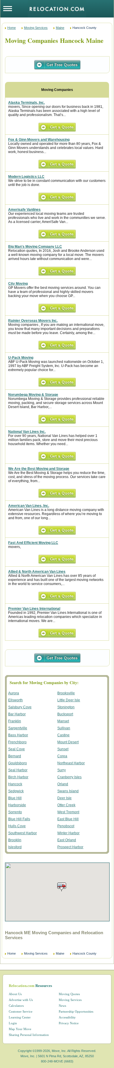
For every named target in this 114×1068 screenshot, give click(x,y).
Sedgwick (16, 791)
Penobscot (65, 826)
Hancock (15, 784)
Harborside (17, 805)
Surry (61, 770)
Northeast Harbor (71, 763)
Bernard (14, 756)
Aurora (13, 693)
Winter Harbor (68, 833)
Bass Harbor (18, 735)
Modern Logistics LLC (26, 177)
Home (11, 27)
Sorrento (15, 812)
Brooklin (14, 840)
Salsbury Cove (20, 707)
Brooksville (66, 693)
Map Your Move (20, 1029)
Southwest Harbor (22, 833)
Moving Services (36, 27)
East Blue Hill (68, 819)
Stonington (66, 707)
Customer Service (20, 1011)
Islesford (15, 847)
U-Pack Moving (20, 358)
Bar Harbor (17, 714)
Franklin (14, 721)
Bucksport (65, 714)
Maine (60, 27)
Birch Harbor (18, 777)
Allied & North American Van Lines (36, 572)
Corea (62, 756)
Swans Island (68, 791)
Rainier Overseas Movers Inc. (33, 321)
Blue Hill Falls (19, 819)
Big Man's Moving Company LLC (35, 247)
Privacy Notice (69, 1023)
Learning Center (20, 1017)
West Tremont (68, 812)
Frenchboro (17, 742)
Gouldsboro (17, 763)
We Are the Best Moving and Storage (38, 469)
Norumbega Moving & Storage (33, 395)
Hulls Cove (17, 826)
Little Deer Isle (68, 700)
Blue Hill (15, 798)
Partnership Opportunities (76, 1011)
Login (13, 1023)
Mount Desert (68, 742)
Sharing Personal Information (29, 1035)
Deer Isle (64, 798)
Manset (63, 721)
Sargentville (17, 728)
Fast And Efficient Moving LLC (33, 543)
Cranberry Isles (69, 777)
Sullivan (63, 728)
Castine (63, 735)
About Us (15, 994)
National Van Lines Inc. (27, 432)
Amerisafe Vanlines (24, 210)
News (62, 1005)
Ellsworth (15, 700)
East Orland (66, 840)
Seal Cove (16, 749)
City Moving (18, 284)
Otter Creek (66, 805)
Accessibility (67, 1017)
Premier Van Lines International (34, 609)
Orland (62, 784)
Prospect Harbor (70, 847)
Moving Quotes (69, 994)
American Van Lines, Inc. (28, 506)
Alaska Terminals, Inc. (26, 103)
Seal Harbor (17, 770)
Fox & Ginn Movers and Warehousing (39, 140)
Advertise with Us (21, 1000)
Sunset (62, 749)
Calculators (16, 1005)
